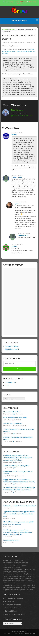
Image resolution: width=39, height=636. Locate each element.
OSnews (13, 631)
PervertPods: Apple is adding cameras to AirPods (17, 473)
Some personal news (10, 540)
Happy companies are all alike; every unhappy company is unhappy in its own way (19, 481)
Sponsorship (9, 601)
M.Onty (14, 134)
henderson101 (17, 177)
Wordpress (22, 572)
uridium (14, 246)
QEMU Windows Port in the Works (15, 418)
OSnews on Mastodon (13, 605)
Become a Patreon (11, 346)
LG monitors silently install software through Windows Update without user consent (19, 489)
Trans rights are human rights (15, 614)
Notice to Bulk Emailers (13, 608)
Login (7, 385)
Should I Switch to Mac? (11, 412)
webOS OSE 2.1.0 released (12, 423)
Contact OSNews (11, 611)
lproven (17, 204)
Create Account (10, 382)
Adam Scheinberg (29, 569)
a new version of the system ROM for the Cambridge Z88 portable (18, 51)
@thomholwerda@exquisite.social (21, 116)
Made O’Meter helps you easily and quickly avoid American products (18, 523)
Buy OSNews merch (12, 349)
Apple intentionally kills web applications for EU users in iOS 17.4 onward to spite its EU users (18, 514)
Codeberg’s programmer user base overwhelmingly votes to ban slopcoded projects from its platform (17, 458)
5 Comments (15, 46)
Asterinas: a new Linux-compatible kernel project (17, 438)
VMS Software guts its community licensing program (18, 430)
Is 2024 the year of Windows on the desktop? (19, 506)
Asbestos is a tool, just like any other (16, 466)
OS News (12, 29)
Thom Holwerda (17, 110)
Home (6, 29)
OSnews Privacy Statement (13, 560)
